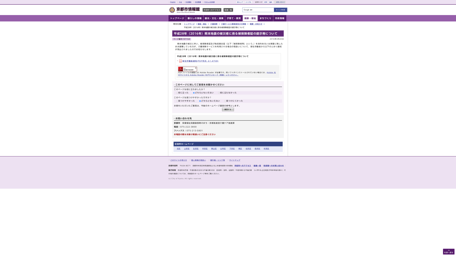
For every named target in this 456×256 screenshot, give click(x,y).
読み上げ (240, 2)
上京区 (187, 148)
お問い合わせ (280, 2)
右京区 (248, 148)
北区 (178, 148)
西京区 (257, 148)
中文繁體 (198, 2)
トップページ (189, 24)
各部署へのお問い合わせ (274, 166)
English (173, 2)
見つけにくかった (234, 101)
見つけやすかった (186, 101)
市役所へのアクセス (212, 10)
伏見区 (266, 148)
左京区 (196, 148)
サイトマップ (234, 160)
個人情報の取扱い (198, 160)
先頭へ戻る (448, 252)
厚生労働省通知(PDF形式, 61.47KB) (200, 61)
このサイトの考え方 (178, 160)
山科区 (223, 148)
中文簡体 (188, 2)
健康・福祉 (202, 24)
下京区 (232, 148)
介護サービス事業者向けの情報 (233, 24)
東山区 (214, 148)
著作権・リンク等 (217, 160)
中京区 (205, 148)
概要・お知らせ (256, 24)
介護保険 (213, 24)
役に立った (183, 93)
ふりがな (248, 2)
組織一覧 (228, 10)
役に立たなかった (228, 93)
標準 (265, 2)
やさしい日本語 (209, 2)
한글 (180, 2)
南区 (240, 148)
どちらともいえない (204, 93)
